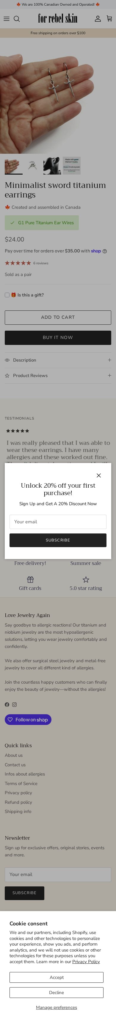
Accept (57, 977)
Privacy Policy (86, 962)
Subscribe (58, 540)
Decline (56, 993)
